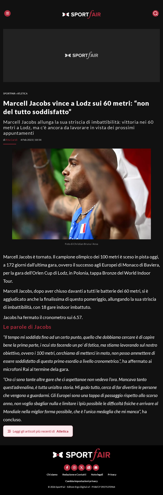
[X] (81, 467)
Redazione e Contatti (74, 474)
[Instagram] (74, 467)
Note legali (97, 474)
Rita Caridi (11, 139)
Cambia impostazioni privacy (81, 481)
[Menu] (7, 13)
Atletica (22, 93)
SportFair (9, 93)
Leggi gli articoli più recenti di (40, 431)
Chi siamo (52, 474)
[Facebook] (67, 467)
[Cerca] (155, 13)
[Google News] (89, 467)
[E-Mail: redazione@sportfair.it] (96, 467)
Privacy (112, 474)
